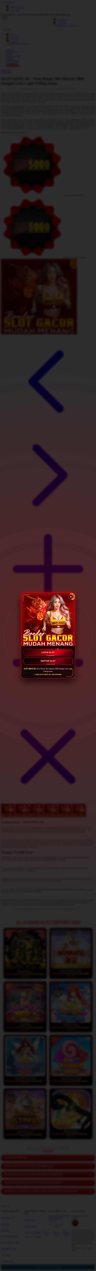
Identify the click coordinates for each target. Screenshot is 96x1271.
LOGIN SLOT (48, 652)
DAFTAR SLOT (48, 661)
